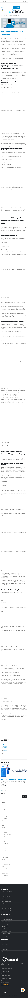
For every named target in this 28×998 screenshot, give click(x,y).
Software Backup (5, 873)
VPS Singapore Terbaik (6, 908)
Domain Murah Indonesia (7, 891)
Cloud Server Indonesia (7, 921)
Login (5, 1)
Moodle (5, 813)
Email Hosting (5, 924)
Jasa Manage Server (6, 936)
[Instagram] (26, 1)
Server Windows (6, 35)
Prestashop (6, 816)
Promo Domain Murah (6, 916)
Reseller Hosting (7, 864)
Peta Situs (4, 946)
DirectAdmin (6, 845)
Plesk (5, 850)
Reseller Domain (7, 862)
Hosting (3, 827)
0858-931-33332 (4, 970)
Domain (3, 822)
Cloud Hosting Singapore (7, 901)
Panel (3, 829)
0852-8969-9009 (4, 968)
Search (3, 793)
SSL (2, 880)
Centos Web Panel (7, 834)
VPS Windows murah (6, 906)
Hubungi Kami (5, 942)
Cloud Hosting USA (6, 896)
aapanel (5, 832)
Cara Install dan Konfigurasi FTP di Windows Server (13, 779)
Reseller (3, 859)
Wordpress (6, 818)
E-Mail (3, 825)
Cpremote (6, 875)
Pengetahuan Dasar (5, 854)
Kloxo (5, 848)
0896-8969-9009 (4, 971)
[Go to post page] (14, 770)
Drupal (5, 809)
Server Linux (6, 868)
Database (4, 820)
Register (2, 1)
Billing (3, 804)
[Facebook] (22, 1)
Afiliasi (3, 802)
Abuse (3, 954)
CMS (3, 807)
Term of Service (5, 951)
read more (3, 785)
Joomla (5, 811)
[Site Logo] (4, 10)
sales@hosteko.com (5, 982)
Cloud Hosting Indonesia (7, 898)
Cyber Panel (6, 843)
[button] (2, 8)
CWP (5, 841)
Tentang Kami (5, 944)
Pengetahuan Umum (6, 857)
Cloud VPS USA (5, 903)
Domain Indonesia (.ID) (6, 894)
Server (2, 35)
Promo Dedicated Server (7, 919)
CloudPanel (6, 836)
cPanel (5, 839)
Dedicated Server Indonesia (7, 910)
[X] (24, 1)
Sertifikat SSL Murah (6, 933)
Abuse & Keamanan (5, 800)
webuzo (5, 852)
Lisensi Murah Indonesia (7, 931)
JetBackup (5, 877)
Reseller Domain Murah (7, 928)
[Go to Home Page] (1, 15)
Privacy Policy (5, 949)
